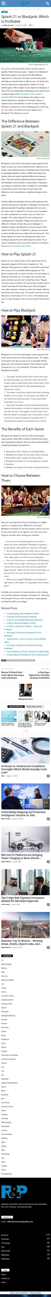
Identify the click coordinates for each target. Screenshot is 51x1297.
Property (4, 1114)
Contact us (5, 1278)
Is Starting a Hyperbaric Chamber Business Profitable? (39, 675)
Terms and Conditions (19, 1293)
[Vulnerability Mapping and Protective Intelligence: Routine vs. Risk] (25, 796)
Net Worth (4, 1095)
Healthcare (5, 1039)
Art (2, 960)
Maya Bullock (6, 861)
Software (4, 1138)
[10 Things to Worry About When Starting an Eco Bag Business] (25, 716)
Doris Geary (5, 904)
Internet (4, 1063)
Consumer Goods (7, 996)
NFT (2, 1099)
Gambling (25, 660)
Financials (5, 1027)
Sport (3, 1142)
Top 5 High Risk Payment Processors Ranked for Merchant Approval (22, 899)
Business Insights (7, 980)
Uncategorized (6, 1174)
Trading (4, 1166)
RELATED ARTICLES (16, 707)
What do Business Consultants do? (40, 724)
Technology (5, 1154)
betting (33, 458)
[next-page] (27, 731)
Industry (4, 1051)
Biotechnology (6, 964)
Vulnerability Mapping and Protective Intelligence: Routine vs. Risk (23, 813)
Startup (3, 1146)
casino (17, 660)
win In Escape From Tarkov (19, 246)
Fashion (4, 1020)
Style (3, 1150)
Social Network (6, 1134)
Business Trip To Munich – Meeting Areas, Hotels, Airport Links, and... (21, 942)
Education (4, 1012)
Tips (2, 1158)
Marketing (4, 1079)
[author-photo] (25, 690)
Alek (3, 776)
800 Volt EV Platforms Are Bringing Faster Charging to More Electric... (21, 856)
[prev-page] (24, 731)
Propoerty (4, 1118)
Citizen (3, 992)
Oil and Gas (5, 1103)
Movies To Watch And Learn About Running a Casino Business (12, 675)
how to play (16, 367)
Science (4, 1130)
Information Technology (9, 1055)
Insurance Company (8, 1059)
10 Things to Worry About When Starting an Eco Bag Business (25, 724)
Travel (3, 1170)
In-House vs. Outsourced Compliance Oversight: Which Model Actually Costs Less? (24, 769)
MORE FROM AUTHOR (34, 707)
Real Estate (5, 1126)
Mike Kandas (5, 819)
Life (2, 1075)
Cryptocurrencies (7, 1000)
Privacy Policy (35, 1293)
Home (3, 9)
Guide (32, 660)
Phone (3, 1111)
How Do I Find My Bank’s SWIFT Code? (8, 724)
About (3, 1275)
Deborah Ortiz (8, 25)
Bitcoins (4, 968)
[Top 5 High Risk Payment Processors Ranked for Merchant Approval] (25, 882)
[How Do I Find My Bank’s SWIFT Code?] (9, 716)
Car (2, 984)
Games (3, 1031)
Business (4, 976)
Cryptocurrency (6, 1004)
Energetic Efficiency (8, 1016)
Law (2, 1071)
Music (3, 1091)
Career (3, 988)
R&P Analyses (6, 1122)
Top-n (3, 1162)
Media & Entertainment (9, 1083)
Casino (9, 9)
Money (3, 1087)
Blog (3, 972)
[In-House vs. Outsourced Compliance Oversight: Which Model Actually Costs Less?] (25, 750)
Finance (4, 1023)
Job (2, 1067)
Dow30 (3, 1008)
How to (3, 1047)
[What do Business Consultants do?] (42, 716)
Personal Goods (7, 1107)
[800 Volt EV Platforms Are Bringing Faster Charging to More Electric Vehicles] (25, 839)
